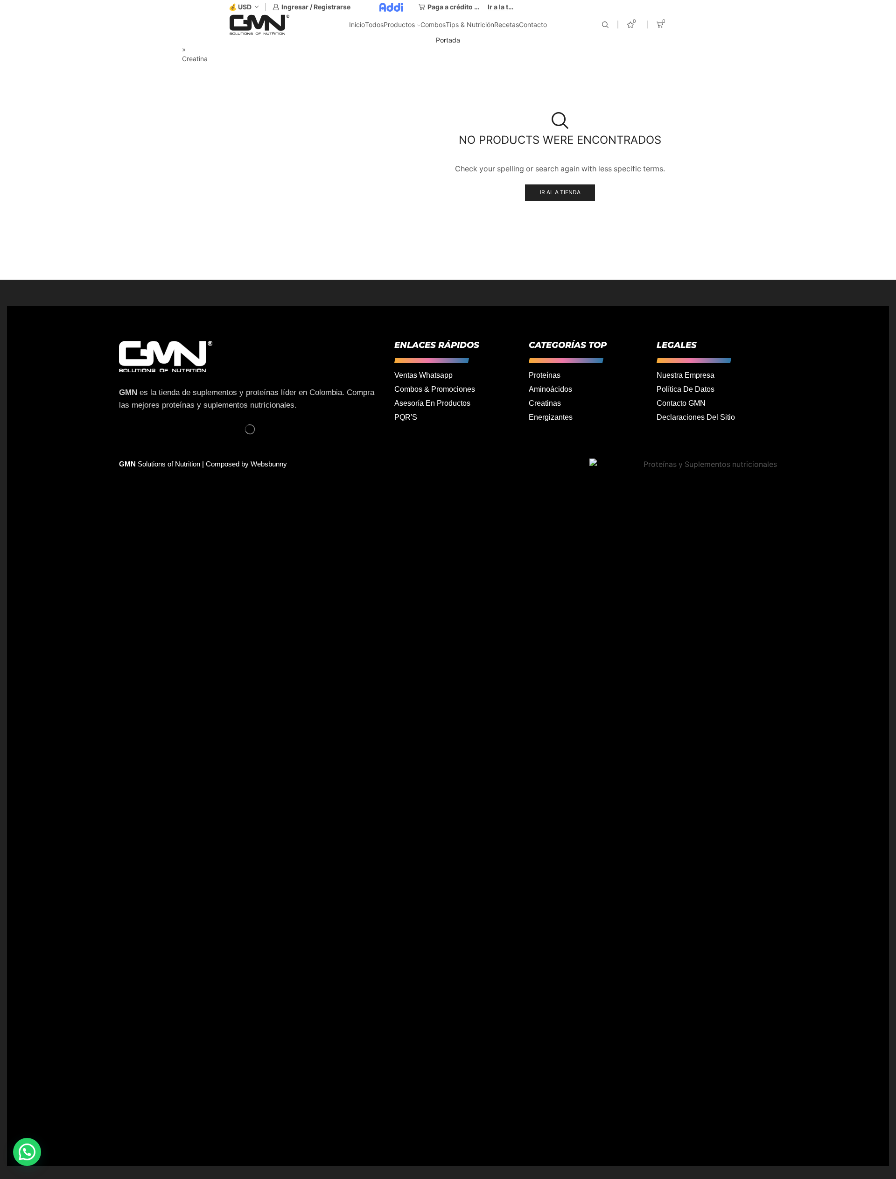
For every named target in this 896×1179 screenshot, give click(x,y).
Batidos (692, 183)
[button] (27, 1152)
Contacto (533, 24)
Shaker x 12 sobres (773, 105)
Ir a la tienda (501, 7)
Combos (433, 24)
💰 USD (240, 7)
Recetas (506, 24)
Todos (374, 24)
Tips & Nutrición (470, 24)
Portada (448, 40)
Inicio (357, 24)
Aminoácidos (702, 168)
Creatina (694, 215)
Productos (399, 24)
